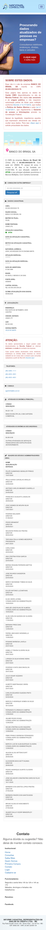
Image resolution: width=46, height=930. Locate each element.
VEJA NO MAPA (10, 330)
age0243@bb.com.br (12, 391)
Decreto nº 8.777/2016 (22, 105)
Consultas (9, 855)
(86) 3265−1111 (10, 371)
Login (7, 869)
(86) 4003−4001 (10, 377)
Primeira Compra (12, 863)
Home (7, 852)
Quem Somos (11, 860)
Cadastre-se (10, 872)
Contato (8, 866)
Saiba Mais (10, 858)
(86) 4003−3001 (10, 374)
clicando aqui (29, 358)
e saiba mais (29, 58)
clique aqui (34, 123)
